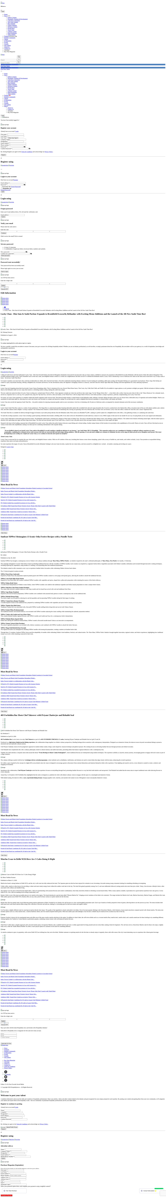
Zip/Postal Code (5, 1184)
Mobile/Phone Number (7, 1156)
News (5, 16)
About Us (7, 47)
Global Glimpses (12, 25)
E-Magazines (7, 41)
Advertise (6, 50)
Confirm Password (6, 148)
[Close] (1, 117)
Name (2, 1110)
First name (4, 134)
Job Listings (7, 45)
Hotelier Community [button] (9, 37)
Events (6, 1054)
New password (5, 252)
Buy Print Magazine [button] (9, 1060)
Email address (5, 183)
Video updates (11, 34)
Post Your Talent (5, 66)
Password (4, 147)
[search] (19, 58)
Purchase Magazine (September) (9, 64)
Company (3, 1112)
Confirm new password (7, 253)
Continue (3, 233)
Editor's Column (12, 17)
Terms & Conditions (26, 151)
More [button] (5, 106)
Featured (6, 36)
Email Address (5, 143)
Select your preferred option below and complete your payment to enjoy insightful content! (26, 1186)
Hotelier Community (9, 1051)
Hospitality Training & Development (18, 19)
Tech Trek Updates (13, 22)
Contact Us (7, 48)
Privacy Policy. (49, 151)
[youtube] (5, 1078)
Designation (4, 141)
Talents (6, 39)
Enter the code (5, 229)
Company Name (5, 139)
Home (6, 14)
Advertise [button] (6, 1062)
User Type (4, 138)
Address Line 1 (5, 1177)
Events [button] (6, 42)
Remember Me (6, 186)
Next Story (4, 533)
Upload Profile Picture (11, 1127)
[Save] (5, 326)
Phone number (5, 145)
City (2, 1181)
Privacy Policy (8, 1068)
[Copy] (5, 324)
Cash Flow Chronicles (14, 20)
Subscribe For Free (6, 1043)
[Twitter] (5, 321)
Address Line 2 (5, 1179)
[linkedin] (7, 1074)
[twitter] (5, 1081)
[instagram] (5, 1073)
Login (2, 11)
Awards (6, 44)
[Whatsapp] (5, 317)
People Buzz (11, 28)
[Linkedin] (5, 319)
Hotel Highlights (12, 33)
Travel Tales (11, 30)
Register (3, 154)
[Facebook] (5, 323)
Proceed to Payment (6, 1195)
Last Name (4, 136)
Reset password (5, 255)
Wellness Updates (12, 27)
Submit (3, 216)
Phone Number (5, 1175)
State (2, 1182)
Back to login (4, 271)
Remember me (7, 188)
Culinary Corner (12, 31)
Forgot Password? (16, 186)
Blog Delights (11, 23)
